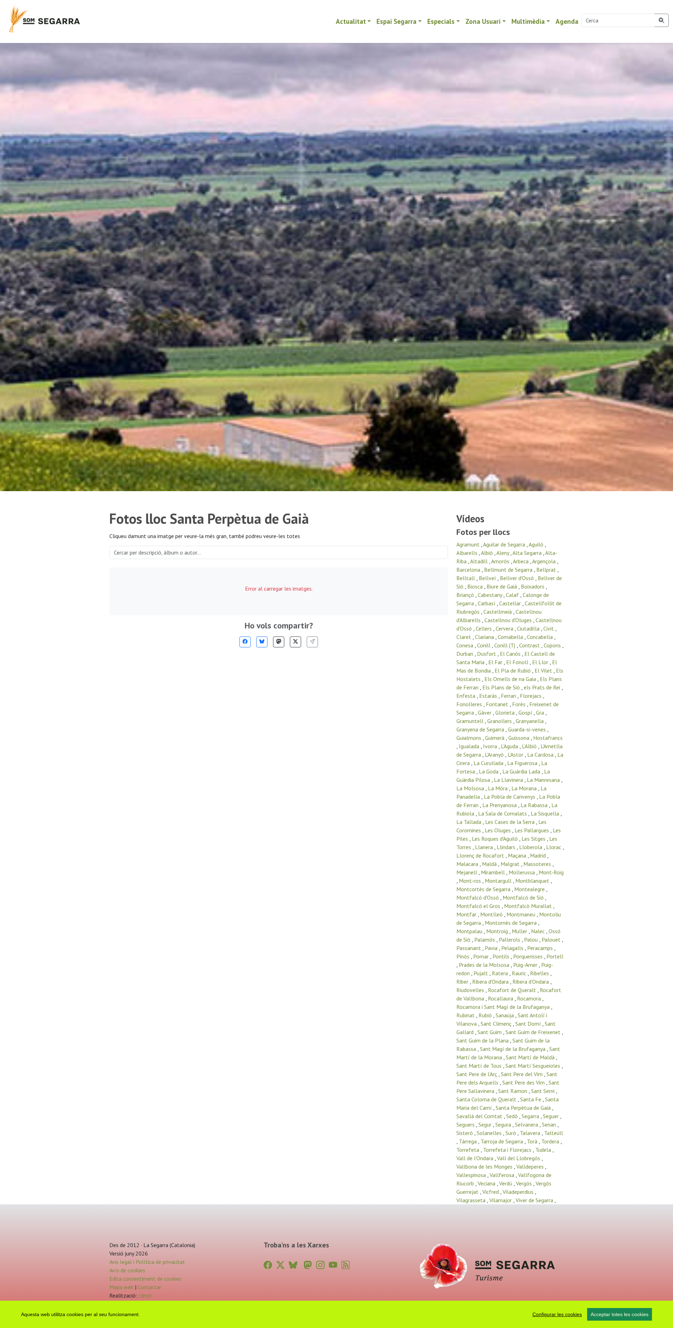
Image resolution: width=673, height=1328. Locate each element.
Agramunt (468, 544)
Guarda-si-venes (527, 729)
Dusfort (487, 653)
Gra (540, 712)
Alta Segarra (527, 552)
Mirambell (493, 872)
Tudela (543, 1149)
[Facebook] (245, 642)
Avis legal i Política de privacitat (147, 1261)
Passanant (469, 947)
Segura (503, 1124)
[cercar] (661, 20)
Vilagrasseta (471, 1200)
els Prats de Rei (543, 687)
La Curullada (489, 762)
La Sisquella (545, 813)
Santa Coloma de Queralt (487, 1099)
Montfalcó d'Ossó (478, 897)
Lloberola (531, 847)
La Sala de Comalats (503, 813)
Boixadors (533, 586)
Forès (519, 704)
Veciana (487, 1183)
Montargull (499, 880)
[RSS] (345, 1265)
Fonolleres (469, 704)
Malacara (468, 863)
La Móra (498, 788)
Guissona (519, 737)
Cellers (484, 628)
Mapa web (121, 1287)
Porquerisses (528, 956)
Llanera (484, 847)
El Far (496, 662)
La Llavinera (509, 779)
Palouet (552, 939)
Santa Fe (531, 1099)
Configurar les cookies (557, 1314)
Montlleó (492, 914)
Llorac (554, 847)
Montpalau (470, 931)
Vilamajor (501, 1200)
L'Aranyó (495, 754)
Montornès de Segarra (511, 922)
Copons (553, 645)
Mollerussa (522, 872)
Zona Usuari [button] (483, 21)
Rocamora (529, 998)
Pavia (492, 947)
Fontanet (498, 704)
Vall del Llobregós (519, 1158)
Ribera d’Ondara (531, 981)
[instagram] (320, 1265)
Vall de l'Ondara (475, 1158)
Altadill (479, 561)
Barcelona (469, 569)
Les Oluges (498, 830)
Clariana (485, 636)
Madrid (538, 855)
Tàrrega (468, 1141)
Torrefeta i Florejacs (508, 1149)
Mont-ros (470, 880)
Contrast (530, 645)
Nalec (538, 931)
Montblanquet (533, 880)
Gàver (485, 712)
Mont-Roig (551, 872)
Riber (463, 981)
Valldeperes (530, 1166)
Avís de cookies (127, 1270)
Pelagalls (513, 947)
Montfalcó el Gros (479, 905)
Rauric (520, 973)
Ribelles (540, 973)
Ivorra (490, 746)
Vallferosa (503, 1174)
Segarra (531, 1116)
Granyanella (530, 720)
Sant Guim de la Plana (483, 1040)
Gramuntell (470, 720)
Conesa (465, 645)
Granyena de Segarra (480, 729)
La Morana (524, 788)
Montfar (467, 914)
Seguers (466, 1124)
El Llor (541, 662)
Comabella (511, 636)
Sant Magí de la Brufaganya (513, 1048)
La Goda (489, 771)
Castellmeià (498, 611)
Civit (549, 628)
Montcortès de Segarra (484, 889)
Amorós (501, 561)
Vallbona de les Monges (485, 1166)
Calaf (513, 594)
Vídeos (470, 519)
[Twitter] (295, 642)
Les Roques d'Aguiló (495, 838)
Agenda (567, 21)
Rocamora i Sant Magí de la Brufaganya (503, 1006)
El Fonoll (518, 662)
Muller (520, 931)
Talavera (531, 1132)
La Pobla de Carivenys (510, 796)
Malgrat (511, 863)
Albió (487, 552)
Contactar (149, 1287)
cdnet (144, 1295)
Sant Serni (543, 1090)
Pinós (463, 956)
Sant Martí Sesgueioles (533, 1065)
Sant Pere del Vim (522, 1074)
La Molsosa (470, 788)
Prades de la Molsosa (485, 964)
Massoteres (537, 863)
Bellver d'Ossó (517, 578)
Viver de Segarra (535, 1200)
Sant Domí (528, 1023)
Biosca (475, 586)
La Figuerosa (523, 762)
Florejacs (531, 695)
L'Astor (516, 754)
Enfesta (466, 695)
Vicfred (491, 1191)
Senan (549, 1124)
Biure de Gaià (502, 586)
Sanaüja (505, 1015)
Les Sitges (534, 838)
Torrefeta (468, 1149)
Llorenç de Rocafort (480, 855)
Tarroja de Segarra (502, 1141)
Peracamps (540, 947)
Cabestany (490, 594)
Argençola (544, 561)
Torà (533, 1141)
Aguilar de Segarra (504, 544)
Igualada (470, 746)
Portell (554, 956)
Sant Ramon (513, 1090)
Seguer (551, 1116)
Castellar (510, 603)
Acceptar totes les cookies (619, 1314)
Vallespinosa (471, 1174)
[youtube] (333, 1265)
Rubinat (466, 1015)
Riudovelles (470, 989)
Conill (484, 645)
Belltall (466, 578)
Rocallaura (501, 998)
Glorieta (505, 712)
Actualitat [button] (351, 21)
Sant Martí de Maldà (531, 1057)
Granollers (500, 720)
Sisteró (465, 1132)
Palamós (485, 939)
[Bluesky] (261, 642)
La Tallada (469, 821)
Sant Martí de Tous (479, 1065)
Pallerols (510, 939)
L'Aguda (510, 746)
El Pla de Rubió (513, 670)
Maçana (518, 855)
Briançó (465, 594)
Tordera (550, 1141)
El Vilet (544, 670)
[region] (336, 1314)
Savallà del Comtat (480, 1116)
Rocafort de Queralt (512, 989)
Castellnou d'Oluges (508, 620)
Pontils (501, 956)
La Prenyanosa (500, 805)
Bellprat (546, 569)
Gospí (525, 712)
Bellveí (488, 578)
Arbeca (521, 561)
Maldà (490, 863)
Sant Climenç (497, 1023)
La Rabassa (535, 805)
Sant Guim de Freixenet (533, 1031)
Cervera (505, 628)
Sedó (512, 1116)
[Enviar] (312, 642)
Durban (465, 653)
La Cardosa (541, 754)
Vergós (524, 1183)
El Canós (511, 653)
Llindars (507, 847)
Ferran (509, 695)
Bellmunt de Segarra (509, 569)
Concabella (540, 636)
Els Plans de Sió (501, 687)
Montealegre (530, 889)
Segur (485, 1124)
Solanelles (490, 1132)
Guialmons (469, 737)
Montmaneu (522, 914)
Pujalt (481, 973)
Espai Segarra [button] (396, 21)
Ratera (500, 973)
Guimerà (495, 737)
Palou (531, 939)
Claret (464, 636)
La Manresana (544, 779)
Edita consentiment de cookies (145, 1278)
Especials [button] (441, 21)
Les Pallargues (532, 830)
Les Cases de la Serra (510, 821)
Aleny (503, 552)
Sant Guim (490, 1031)
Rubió (485, 1015)
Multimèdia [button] (528, 21)
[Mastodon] (278, 642)
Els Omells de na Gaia (510, 678)
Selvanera (527, 1124)
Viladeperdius (519, 1191)
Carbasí (487, 603)
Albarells (467, 552)
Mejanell (467, 872)
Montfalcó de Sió (524, 897)
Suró (511, 1132)
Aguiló (537, 544)
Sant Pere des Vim (524, 1082)
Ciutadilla (529, 628)
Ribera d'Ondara (491, 981)
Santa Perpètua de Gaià (524, 1107)
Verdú (506, 1183)
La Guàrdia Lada (522, 771)
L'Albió (530, 746)
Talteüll (553, 1132)
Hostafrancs (548, 737)
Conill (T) (505, 645)
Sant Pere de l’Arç (477, 1074)
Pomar (481, 956)
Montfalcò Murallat (528, 905)
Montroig (497, 931)
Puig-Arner (526, 964)
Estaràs (488, 695)
